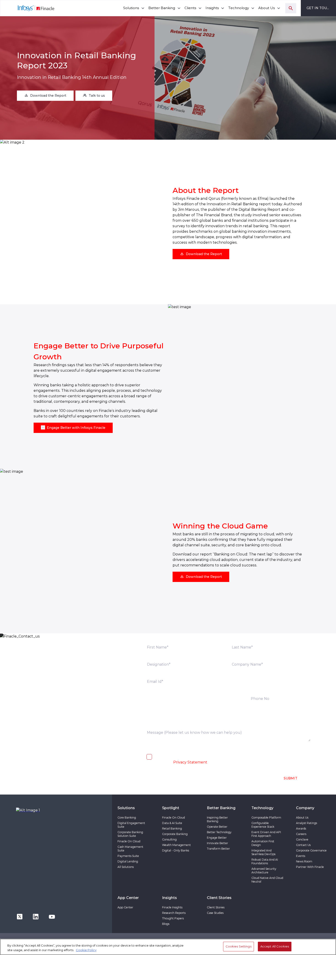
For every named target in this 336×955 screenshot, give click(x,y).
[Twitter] (19, 916)
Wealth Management (176, 845)
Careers (301, 834)
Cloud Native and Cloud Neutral (267, 879)
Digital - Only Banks (175, 850)
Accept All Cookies (274, 946)
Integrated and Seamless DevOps (263, 852)
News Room (304, 861)
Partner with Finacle (310, 867)
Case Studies (215, 913)
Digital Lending (127, 861)
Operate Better (217, 826)
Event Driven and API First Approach (266, 834)
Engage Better (217, 837)
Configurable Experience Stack (262, 824)
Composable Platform (266, 817)
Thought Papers (173, 918)
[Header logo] (27, 8)
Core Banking (126, 817)
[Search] (290, 8)
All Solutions (125, 867)
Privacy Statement (190, 762)
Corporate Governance (311, 850)
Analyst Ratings (306, 823)
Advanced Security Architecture (263, 870)
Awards (301, 828)
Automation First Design (262, 843)
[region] (168, 947)
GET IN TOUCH (319, 8)
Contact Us (303, 845)
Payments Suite (128, 856)
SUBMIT (290, 778)
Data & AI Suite (172, 823)
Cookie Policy (86, 950)
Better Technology (219, 832)
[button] (45, 96)
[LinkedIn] (35, 916)
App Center (125, 907)
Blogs (165, 924)
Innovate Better (217, 843)
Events (300, 856)
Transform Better (218, 848)
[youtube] (52, 916)
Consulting (169, 839)
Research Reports (174, 913)
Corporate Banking (175, 834)
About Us (302, 817)
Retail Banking (172, 828)
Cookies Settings (238, 946)
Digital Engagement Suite (131, 824)
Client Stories (215, 907)
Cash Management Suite (130, 848)
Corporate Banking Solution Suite (130, 834)
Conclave (302, 839)
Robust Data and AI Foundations (264, 861)
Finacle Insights (172, 907)
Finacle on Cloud (128, 841)
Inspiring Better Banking (217, 819)
